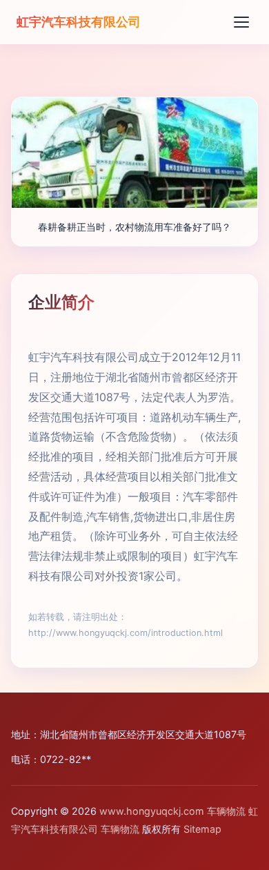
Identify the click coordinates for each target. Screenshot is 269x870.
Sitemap (202, 829)
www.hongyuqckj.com (151, 811)
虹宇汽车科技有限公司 (79, 21)
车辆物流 (226, 811)
